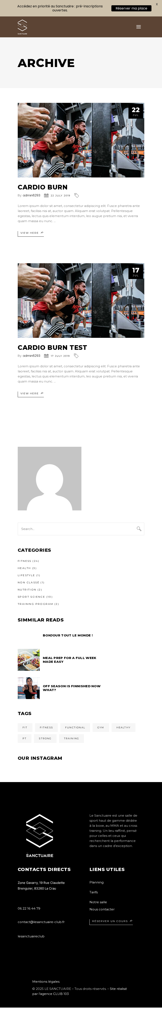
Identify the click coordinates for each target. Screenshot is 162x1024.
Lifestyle (26, 575)
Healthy (123, 727)
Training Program (35, 603)
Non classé (28, 582)
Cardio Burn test (52, 348)
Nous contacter (102, 909)
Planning (96, 882)
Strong (45, 738)
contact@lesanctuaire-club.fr (41, 922)
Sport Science (31, 596)
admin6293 (31, 195)
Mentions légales (45, 982)
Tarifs (93, 892)
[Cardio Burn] (81, 140)
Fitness (24, 560)
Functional (75, 727)
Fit (25, 727)
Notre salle (98, 902)
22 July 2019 (60, 195)
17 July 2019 (60, 355)
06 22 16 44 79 (29, 908)
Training (71, 738)
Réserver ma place (131, 8)
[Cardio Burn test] (81, 300)
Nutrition (27, 589)
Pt (25, 738)
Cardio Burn (43, 187)
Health (24, 568)
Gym (100, 727)
